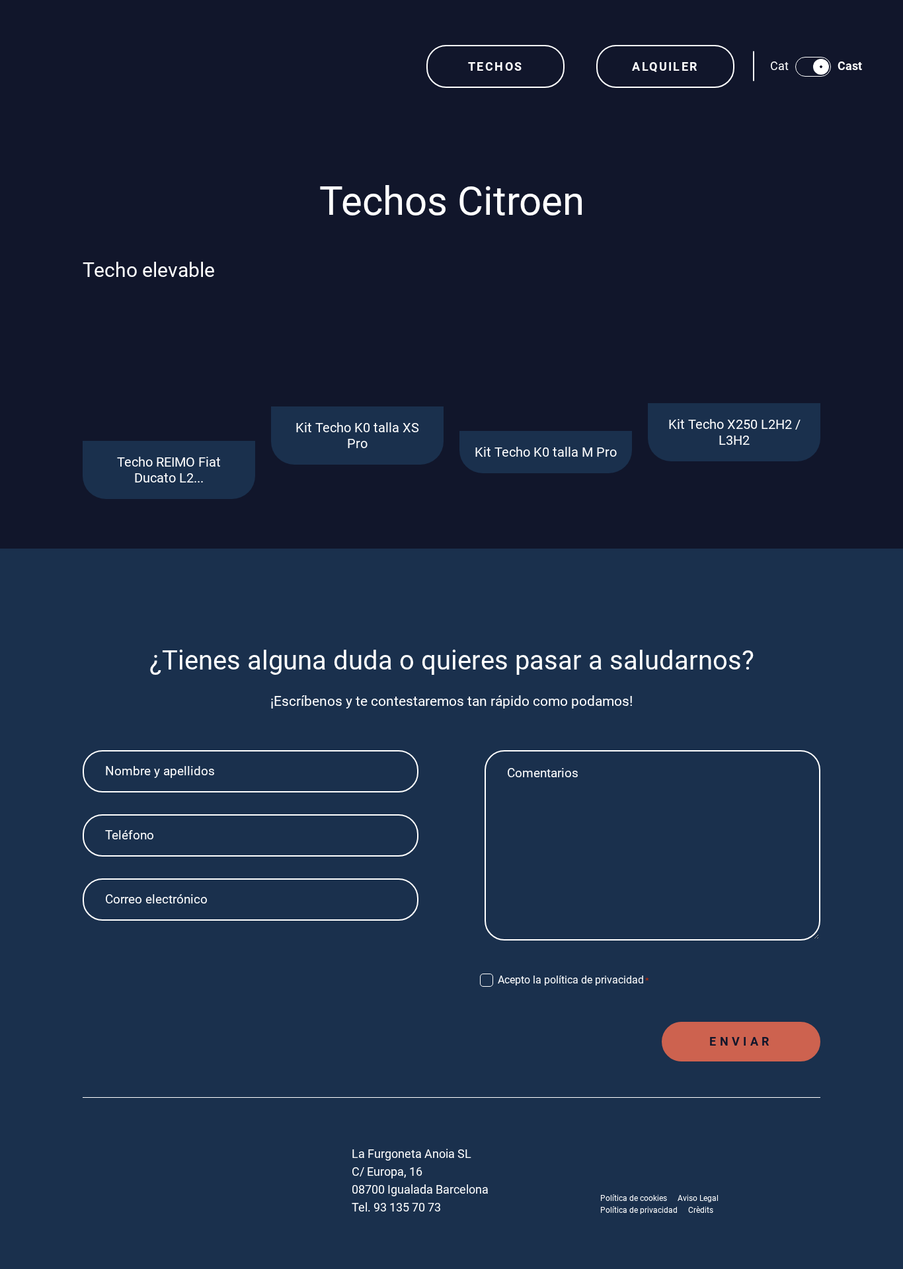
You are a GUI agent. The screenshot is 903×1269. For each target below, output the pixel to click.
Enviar (740, 1041)
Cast (850, 66)
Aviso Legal (698, 1198)
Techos (495, 66)
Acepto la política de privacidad (573, 980)
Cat (779, 66)
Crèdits (700, 1210)
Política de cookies (633, 1198)
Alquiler (665, 66)
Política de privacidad (639, 1210)
